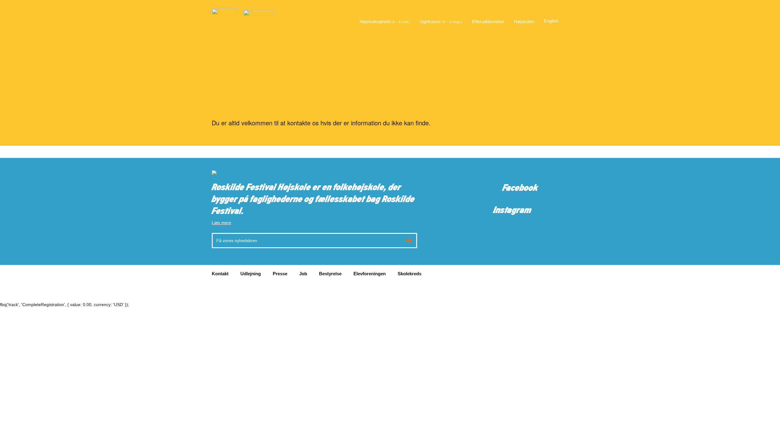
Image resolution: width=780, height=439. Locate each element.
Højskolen (524, 21)
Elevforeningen (369, 273)
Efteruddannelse (488, 21)
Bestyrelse (330, 273)
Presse (280, 273)
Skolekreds (409, 273)
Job (303, 273)
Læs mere (221, 222)
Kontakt (220, 273)
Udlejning (250, 273)
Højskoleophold (385, 21)
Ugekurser (441, 21)
